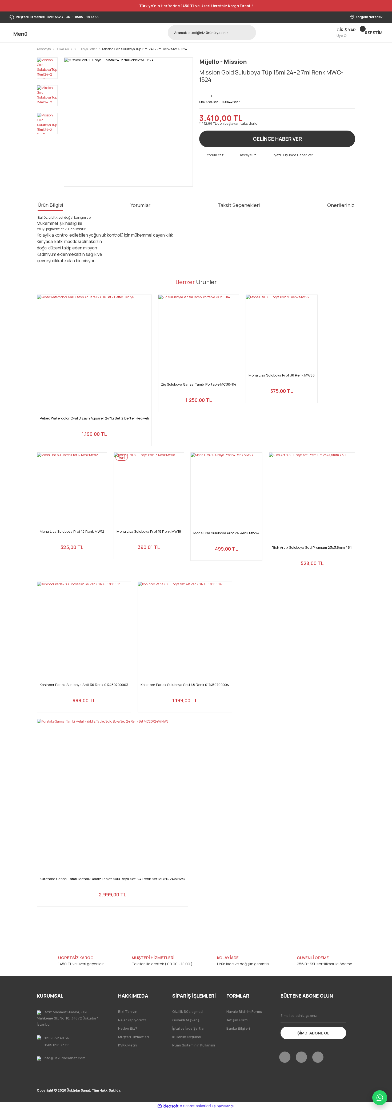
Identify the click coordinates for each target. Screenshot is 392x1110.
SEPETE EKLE (94, 435)
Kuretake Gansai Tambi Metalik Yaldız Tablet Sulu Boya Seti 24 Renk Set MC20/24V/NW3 (112, 879)
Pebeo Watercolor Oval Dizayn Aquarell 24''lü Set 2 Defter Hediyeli (94, 418)
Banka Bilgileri (238, 1028)
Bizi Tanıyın (127, 1011)
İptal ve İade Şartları (189, 1028)
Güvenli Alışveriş (185, 1020)
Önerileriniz (340, 205)
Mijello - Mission (223, 62)
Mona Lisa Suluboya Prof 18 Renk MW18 (149, 531)
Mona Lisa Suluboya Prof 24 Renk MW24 (226, 533)
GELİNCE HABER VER (277, 138)
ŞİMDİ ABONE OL (313, 1033)
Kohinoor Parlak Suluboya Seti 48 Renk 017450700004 (185, 685)
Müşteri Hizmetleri (133, 1036)
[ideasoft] (168, 1106)
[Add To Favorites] (212, 92)
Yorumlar (140, 205)
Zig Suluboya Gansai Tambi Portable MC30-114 (198, 384)
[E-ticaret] (195, 1106)
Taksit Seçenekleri (239, 205)
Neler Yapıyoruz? (132, 1020)
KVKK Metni (127, 1045)
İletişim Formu (238, 1020)
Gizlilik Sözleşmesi (187, 1011)
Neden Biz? (127, 1028)
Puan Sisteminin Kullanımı (193, 1045)
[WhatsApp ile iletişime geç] (379, 1097)
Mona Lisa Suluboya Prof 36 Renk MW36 (282, 375)
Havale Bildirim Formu (244, 1011)
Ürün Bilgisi (50, 205)
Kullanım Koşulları (186, 1036)
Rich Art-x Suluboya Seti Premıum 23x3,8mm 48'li (312, 547)
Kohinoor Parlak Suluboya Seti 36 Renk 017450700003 (84, 685)
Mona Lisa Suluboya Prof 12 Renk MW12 (72, 531)
